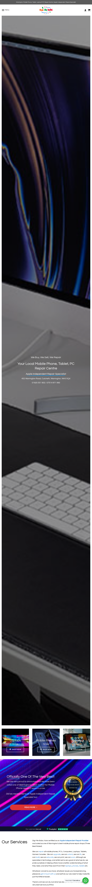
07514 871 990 (53, 383)
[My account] (85, 10)
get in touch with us (48, 874)
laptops (68, 866)
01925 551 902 (38, 383)
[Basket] (89, 10)
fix (81, 854)
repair (41, 851)
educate (50, 857)
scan (73, 857)
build (38, 857)
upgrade (57, 854)
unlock (70, 854)
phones (75, 866)
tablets (82, 866)
